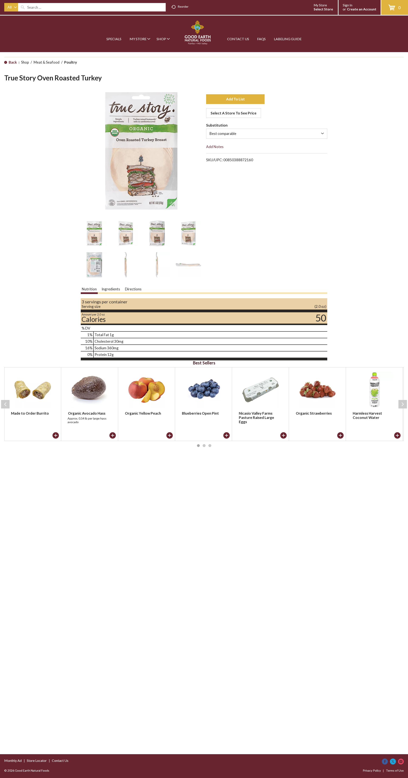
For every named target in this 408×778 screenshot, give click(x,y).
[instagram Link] (401, 761)
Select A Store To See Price (233, 113)
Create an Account (361, 9)
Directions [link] (133, 289)
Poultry (70, 62)
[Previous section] (5, 404)
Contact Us (60, 760)
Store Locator (37, 760)
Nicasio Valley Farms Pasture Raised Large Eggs (256, 417)
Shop (25, 62)
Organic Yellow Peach (143, 413)
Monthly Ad (13, 760)
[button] (94, 233)
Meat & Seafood (47, 62)
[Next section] (402, 404)
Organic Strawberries (314, 413)
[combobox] (11, 7)
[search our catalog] (22, 7)
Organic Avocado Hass (86, 413)
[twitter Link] (393, 761)
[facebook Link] (385, 761)
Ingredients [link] (111, 289)
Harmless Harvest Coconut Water (367, 415)
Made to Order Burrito (30, 413)
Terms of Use (395, 770)
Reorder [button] (183, 6)
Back (12, 62)
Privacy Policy (372, 770)
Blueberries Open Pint (200, 413)
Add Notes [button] (215, 146)
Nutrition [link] (89, 289)
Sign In (347, 5)
